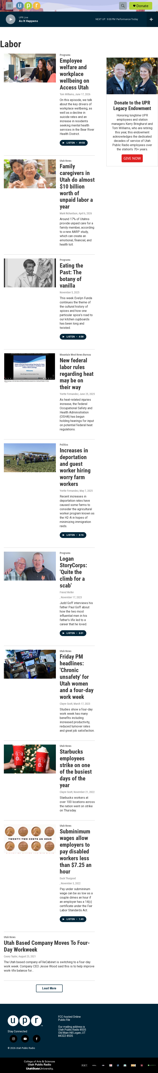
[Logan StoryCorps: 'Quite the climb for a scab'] (30, 566)
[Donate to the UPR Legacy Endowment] (132, 76)
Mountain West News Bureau (75, 354)
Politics (64, 444)
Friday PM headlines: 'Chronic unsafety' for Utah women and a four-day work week (76, 676)
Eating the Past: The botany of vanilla (71, 275)
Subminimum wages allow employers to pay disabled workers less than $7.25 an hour (76, 851)
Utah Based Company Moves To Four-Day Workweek (47, 946)
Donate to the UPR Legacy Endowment (132, 105)
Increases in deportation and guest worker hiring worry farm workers (75, 467)
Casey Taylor (10, 956)
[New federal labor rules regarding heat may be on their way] (30, 367)
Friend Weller (67, 592)
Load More (49, 988)
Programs (65, 54)
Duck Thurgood (68, 878)
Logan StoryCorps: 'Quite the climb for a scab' (73, 572)
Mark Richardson (68, 213)
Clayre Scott (66, 703)
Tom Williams (67, 94)
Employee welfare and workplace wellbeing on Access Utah (74, 74)
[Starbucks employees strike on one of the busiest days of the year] (30, 759)
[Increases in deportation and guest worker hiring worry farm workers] (30, 457)
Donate (142, 6)
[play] (11, 19)
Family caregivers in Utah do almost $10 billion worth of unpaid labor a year (77, 186)
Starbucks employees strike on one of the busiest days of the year (76, 768)
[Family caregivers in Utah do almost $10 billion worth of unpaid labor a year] (30, 173)
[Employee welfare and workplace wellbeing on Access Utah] (30, 68)
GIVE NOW (132, 158)
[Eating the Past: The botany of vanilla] (30, 272)
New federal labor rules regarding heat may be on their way (76, 373)
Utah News (65, 160)
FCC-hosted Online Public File (69, 1018)
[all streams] (152, 19)
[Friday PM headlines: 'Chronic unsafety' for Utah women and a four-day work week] (30, 664)
